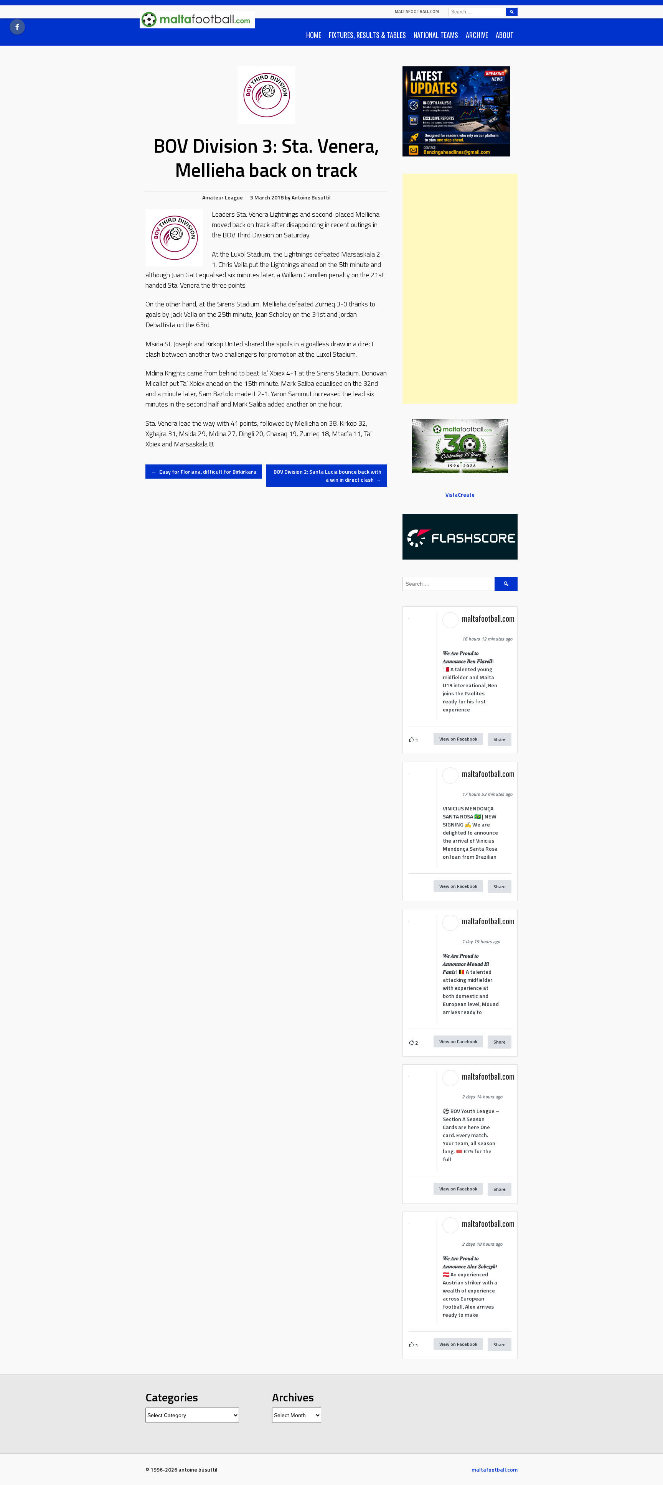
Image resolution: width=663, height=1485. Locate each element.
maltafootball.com (417, 11)
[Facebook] (17, 27)
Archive (477, 35)
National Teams (436, 35)
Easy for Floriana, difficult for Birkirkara (203, 472)
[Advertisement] (460, 289)
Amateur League (222, 197)
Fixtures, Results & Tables (367, 35)
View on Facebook (458, 738)
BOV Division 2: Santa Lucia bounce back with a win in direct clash (327, 476)
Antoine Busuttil (311, 197)
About (505, 35)
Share (499, 739)
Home (313, 35)
